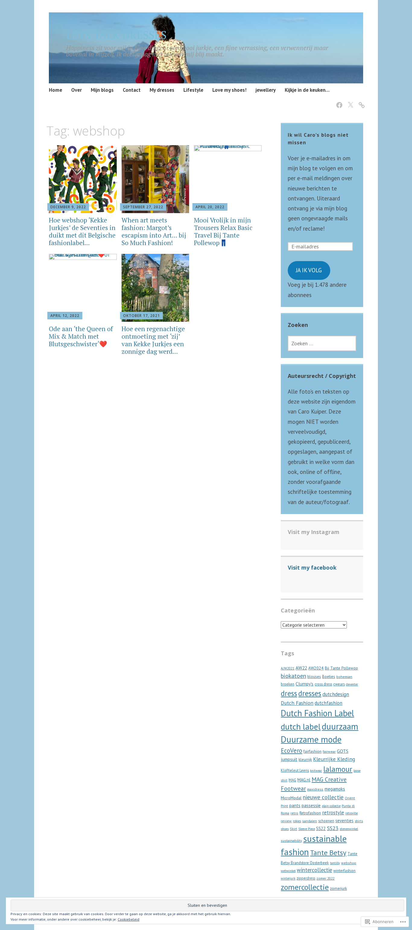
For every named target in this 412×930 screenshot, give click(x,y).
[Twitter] (349, 101)
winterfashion (344, 870)
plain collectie (331, 806)
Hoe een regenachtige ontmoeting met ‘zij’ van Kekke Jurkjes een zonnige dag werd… (153, 340)
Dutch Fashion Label (317, 713)
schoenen (326, 820)
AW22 (301, 668)
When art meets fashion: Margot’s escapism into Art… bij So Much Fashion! (154, 231)
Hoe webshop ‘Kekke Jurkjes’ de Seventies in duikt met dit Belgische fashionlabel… (82, 231)
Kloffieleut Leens (295, 770)
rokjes (297, 821)
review (286, 821)
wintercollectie (314, 870)
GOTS (342, 751)
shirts (359, 821)
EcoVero (291, 750)
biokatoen (293, 675)
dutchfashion (328, 703)
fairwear (329, 751)
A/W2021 (287, 668)
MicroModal (291, 798)
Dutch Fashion (297, 702)
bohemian (344, 676)
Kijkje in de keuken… (307, 90)
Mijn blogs (102, 90)
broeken (287, 684)
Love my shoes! (229, 90)
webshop (348, 863)
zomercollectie (305, 887)
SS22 (321, 828)
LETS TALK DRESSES (116, 35)
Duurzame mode (311, 739)
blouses (314, 676)
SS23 (332, 828)
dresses (309, 693)
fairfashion (312, 751)
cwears (339, 684)
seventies (344, 820)
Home (55, 90)
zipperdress (305, 878)
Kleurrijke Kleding (334, 759)
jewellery (265, 90)
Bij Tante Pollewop (341, 668)
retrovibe (351, 813)
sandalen (309, 821)
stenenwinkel (349, 829)
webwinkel (288, 871)
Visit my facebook (312, 567)
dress (289, 693)
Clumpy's (304, 684)
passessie (311, 805)
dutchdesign (335, 694)
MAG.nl (303, 780)
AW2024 (316, 668)
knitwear (316, 771)
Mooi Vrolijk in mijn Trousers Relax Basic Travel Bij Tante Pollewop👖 (223, 231)
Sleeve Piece (306, 829)
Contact (132, 90)
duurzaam (340, 726)
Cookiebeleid (128, 919)
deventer (352, 684)
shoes (285, 829)
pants (294, 805)
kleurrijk (305, 759)
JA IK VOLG (309, 270)
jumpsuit (289, 759)
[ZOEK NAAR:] (322, 343)
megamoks (335, 789)
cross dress (323, 684)
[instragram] (360, 101)
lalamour (337, 769)
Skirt (293, 828)
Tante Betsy (328, 852)
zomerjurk (338, 888)
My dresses (162, 90)
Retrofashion (310, 813)
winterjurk (288, 878)
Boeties (328, 676)
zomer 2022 (325, 878)
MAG (292, 780)
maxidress (315, 789)
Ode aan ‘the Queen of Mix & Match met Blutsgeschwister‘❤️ (81, 336)
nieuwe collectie (323, 797)
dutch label (301, 726)
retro (294, 813)
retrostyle (333, 812)
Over (76, 90)
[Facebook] (338, 101)
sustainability (291, 840)
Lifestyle (193, 90)
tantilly (335, 863)
